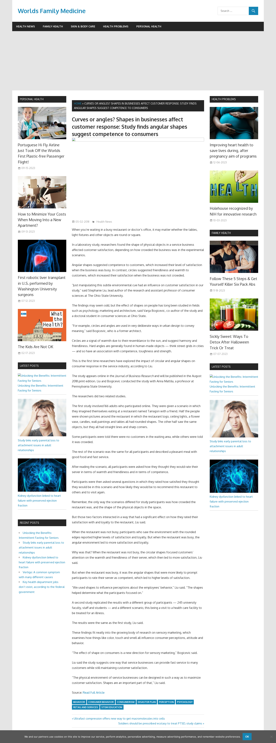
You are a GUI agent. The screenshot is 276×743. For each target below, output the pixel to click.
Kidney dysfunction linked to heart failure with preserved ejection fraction (39, 500)
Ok (247, 736)
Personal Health (148, 26)
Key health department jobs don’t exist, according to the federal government (42, 587)
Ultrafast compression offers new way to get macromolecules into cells (119, 718)
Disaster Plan (147, 702)
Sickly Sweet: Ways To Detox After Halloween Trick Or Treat (229, 342)
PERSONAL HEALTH (32, 99)
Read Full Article (94, 692)
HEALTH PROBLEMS (224, 99)
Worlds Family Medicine (52, 11)
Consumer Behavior (101, 702)
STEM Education (111, 707)
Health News (25, 26)
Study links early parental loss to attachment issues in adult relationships (38, 445)
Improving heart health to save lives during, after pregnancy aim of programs (233, 150)
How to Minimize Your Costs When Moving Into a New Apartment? (42, 220)
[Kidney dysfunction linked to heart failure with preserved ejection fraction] (42, 490)
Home (77, 103)
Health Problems (115, 26)
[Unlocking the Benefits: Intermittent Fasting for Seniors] (42, 380)
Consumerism (125, 702)
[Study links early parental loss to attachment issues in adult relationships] (42, 435)
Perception (166, 702)
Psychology (184, 702)
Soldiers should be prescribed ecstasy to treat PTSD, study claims (160, 723)
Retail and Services (85, 707)
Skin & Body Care (83, 26)
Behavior (79, 702)
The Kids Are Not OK (35, 346)
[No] (271, 736)
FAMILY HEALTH (221, 232)
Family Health (53, 26)
